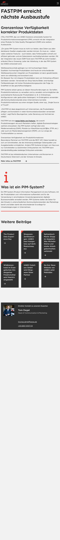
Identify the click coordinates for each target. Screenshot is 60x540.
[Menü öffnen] (57, 3)
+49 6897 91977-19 (25, 326)
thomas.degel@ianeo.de (27, 322)
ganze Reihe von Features (25, 121)
